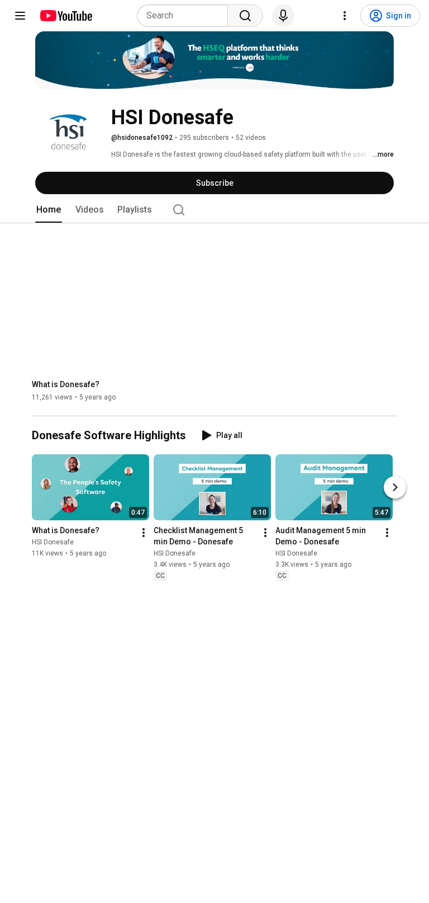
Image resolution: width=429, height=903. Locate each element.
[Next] (395, 488)
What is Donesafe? (65, 384)
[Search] (245, 15)
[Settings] (344, 15)
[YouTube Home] (65, 15)
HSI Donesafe (53, 543)
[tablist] (214, 209)
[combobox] (185, 15)
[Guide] (20, 15)
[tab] (48, 209)
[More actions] (143, 533)
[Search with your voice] (283, 15)
